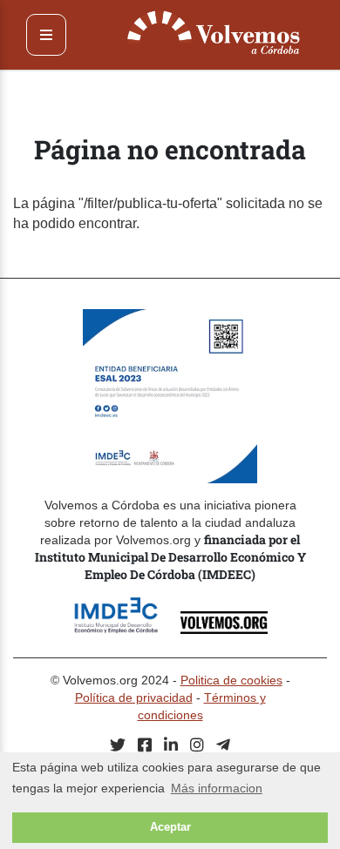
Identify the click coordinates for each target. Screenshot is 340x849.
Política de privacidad (134, 697)
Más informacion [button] (216, 788)
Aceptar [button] (170, 827)
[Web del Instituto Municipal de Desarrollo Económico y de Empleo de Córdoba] (124, 629)
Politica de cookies (231, 680)
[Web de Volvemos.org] (224, 629)
